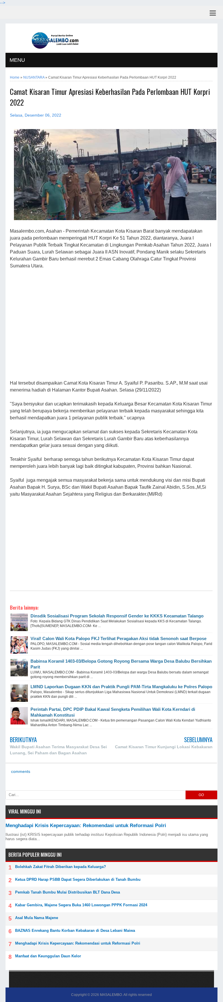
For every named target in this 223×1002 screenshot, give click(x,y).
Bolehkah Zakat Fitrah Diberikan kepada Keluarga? (60, 867)
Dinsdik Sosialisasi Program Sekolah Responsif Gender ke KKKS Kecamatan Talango (117, 615)
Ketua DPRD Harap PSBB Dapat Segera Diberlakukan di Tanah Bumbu (78, 879)
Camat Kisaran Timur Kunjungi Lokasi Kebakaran (164, 746)
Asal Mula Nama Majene (36, 918)
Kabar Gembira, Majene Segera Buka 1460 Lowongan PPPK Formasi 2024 (81, 905)
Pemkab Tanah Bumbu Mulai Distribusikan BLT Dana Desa (67, 892)
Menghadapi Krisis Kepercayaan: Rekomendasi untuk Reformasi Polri (86, 825)
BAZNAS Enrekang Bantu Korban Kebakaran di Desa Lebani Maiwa (75, 930)
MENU (17, 60)
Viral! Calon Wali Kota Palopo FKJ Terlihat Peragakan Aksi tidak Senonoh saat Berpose (118, 638)
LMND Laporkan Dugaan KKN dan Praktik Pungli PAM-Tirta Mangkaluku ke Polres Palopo (121, 686)
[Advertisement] (111, 324)
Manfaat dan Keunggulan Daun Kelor (48, 956)
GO (201, 795)
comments (20, 771)
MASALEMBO (111, 995)
